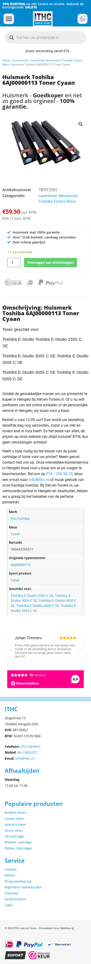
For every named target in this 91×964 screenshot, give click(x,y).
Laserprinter (21, 60)
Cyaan (15, 533)
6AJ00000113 (21, 564)
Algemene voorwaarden (23, 887)
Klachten (11, 893)
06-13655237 (27, 752)
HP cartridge (14, 836)
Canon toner (14, 818)
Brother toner (15, 812)
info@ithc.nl (38, 479)
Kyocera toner (15, 824)
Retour (10, 875)
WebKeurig (67, 928)
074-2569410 (30, 746)
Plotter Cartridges (18, 848)
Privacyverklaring (18, 881)
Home (6, 60)
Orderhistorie (15, 899)
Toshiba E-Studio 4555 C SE (37, 605)
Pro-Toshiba (20, 518)
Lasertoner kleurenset (45, 60)
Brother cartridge (18, 842)
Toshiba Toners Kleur (57, 201)
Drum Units (14, 830)
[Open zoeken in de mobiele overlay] (45, 37)
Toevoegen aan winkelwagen (50, 262)
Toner (15, 580)
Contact (11, 869)
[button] (9, 19)
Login (9, 905)
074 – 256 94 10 (59, 473)
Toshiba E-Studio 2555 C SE (32, 595)
